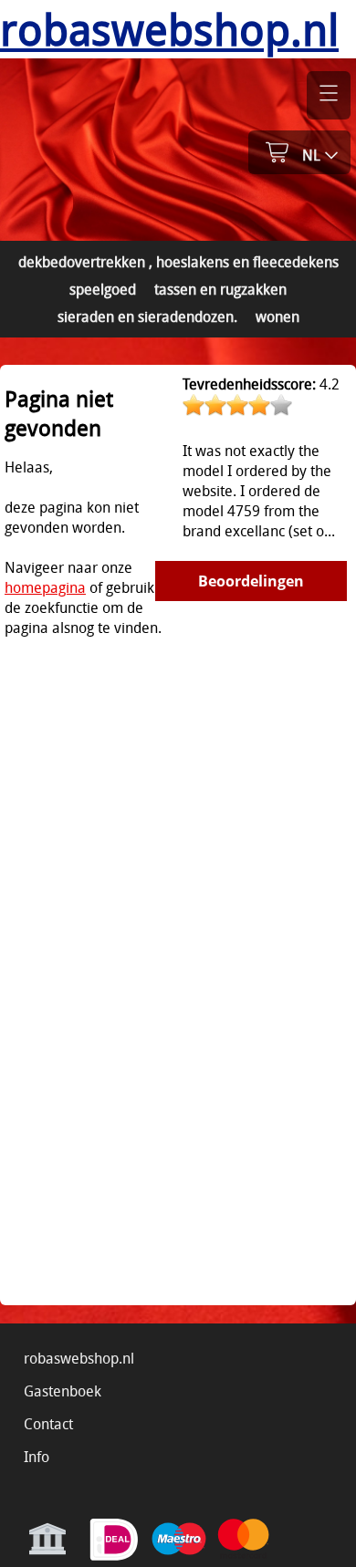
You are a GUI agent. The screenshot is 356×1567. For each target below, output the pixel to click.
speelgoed (102, 289)
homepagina (45, 587)
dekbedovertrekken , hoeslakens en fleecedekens (178, 262)
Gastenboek (62, 1391)
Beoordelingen (251, 581)
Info (36, 1457)
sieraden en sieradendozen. (147, 316)
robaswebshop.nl (79, 1358)
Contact (48, 1424)
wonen (277, 316)
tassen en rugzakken (220, 289)
